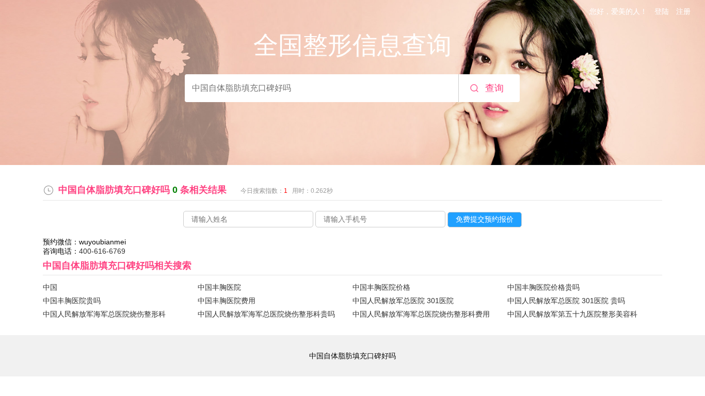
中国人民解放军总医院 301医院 (403, 300)
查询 (494, 88)
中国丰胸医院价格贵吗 (543, 287)
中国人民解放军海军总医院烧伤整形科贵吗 (266, 314)
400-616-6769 (102, 251)
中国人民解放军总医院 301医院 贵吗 (566, 300)
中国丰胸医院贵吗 (72, 300)
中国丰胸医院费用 (226, 300)
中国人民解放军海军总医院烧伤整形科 (104, 314)
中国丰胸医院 (219, 287)
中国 (50, 287)
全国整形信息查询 (352, 45)
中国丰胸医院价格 (381, 287)
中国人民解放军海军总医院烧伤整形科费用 (421, 314)
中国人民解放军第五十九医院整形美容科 (572, 314)
